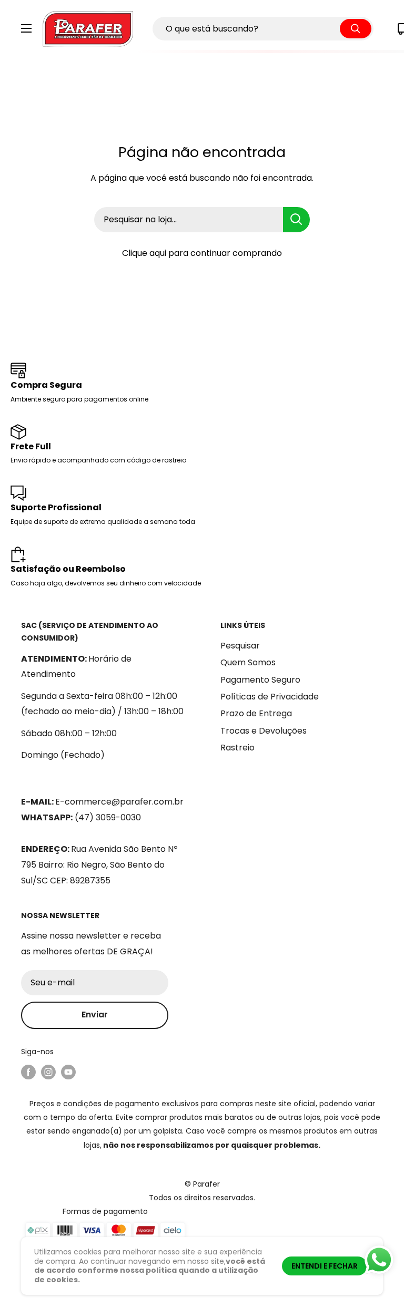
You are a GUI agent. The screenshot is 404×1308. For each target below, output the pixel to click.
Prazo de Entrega (256, 713)
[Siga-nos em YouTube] (68, 1072)
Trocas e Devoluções (263, 731)
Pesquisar (240, 646)
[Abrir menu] (26, 28)
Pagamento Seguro (260, 680)
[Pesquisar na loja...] (296, 219)
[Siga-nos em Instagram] (48, 1072)
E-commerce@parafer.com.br (119, 802)
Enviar (95, 1014)
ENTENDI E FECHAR (324, 1266)
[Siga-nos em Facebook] (28, 1072)
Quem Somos (248, 662)
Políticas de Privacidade (269, 697)
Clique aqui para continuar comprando (202, 253)
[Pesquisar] (355, 28)
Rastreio (237, 747)
